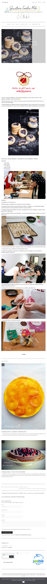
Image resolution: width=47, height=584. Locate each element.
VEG (29, 24)
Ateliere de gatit (24, 24)
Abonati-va (34, 2)
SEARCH (44, 2)
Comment (3, 520)
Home (8, 24)
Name (2, 504)
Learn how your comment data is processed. (23, 534)
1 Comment (23, 50)
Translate (10, 547)
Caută (4, 554)
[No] (45, 580)
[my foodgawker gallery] (8, 562)
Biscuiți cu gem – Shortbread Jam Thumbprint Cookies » (15, 496)
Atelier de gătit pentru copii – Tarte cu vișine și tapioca (31, 488)
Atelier (24, 354)
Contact (39, 2)
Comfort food (35, 24)
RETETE (17, 24)
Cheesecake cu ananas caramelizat (13, 431)
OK (23, 581)
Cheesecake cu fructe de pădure (13, 472)
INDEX (13, 24)
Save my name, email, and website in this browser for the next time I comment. (16, 529)
